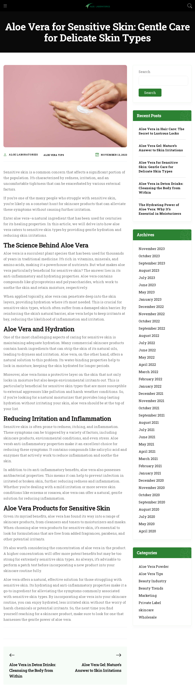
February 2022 (150, 379)
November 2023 (152, 248)
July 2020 (147, 516)
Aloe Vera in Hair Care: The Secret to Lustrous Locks (161, 131)
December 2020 (151, 480)
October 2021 (149, 408)
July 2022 (147, 342)
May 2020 (147, 524)
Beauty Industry (152, 581)
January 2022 (150, 386)
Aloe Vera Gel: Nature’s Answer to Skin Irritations (161, 147)
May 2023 (147, 292)
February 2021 (150, 466)
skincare (146, 610)
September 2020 (152, 502)
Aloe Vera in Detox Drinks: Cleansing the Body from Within (161, 188)
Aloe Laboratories (23, 154)
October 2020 (149, 495)
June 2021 (147, 437)
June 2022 (147, 350)
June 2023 (147, 285)
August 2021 (149, 422)
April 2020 (147, 531)
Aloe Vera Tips (53, 154)
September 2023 (152, 263)
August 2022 (149, 335)
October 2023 (149, 256)
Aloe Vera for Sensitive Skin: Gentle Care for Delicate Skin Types (158, 166)
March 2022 (148, 371)
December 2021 (151, 393)
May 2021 (146, 444)
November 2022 (152, 314)
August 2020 (149, 509)
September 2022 (152, 328)
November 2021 (151, 400)
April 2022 (147, 364)
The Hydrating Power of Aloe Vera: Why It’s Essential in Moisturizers (160, 209)
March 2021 (148, 458)
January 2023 (150, 299)
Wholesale (148, 617)
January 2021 (150, 473)
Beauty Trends (151, 588)
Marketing (148, 595)
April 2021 (147, 451)
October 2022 (149, 321)
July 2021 (147, 429)
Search (144, 71)
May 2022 (147, 357)
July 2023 (147, 277)
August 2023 (149, 270)
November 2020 (152, 487)
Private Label (150, 602)
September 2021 (152, 415)
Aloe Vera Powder (154, 566)
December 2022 (151, 306)
